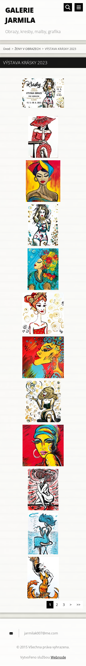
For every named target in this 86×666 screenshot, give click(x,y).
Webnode (58, 657)
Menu (79, 7)
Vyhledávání (68, 7)
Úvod (6, 49)
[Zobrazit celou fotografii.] (43, 93)
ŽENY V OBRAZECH (27, 49)
